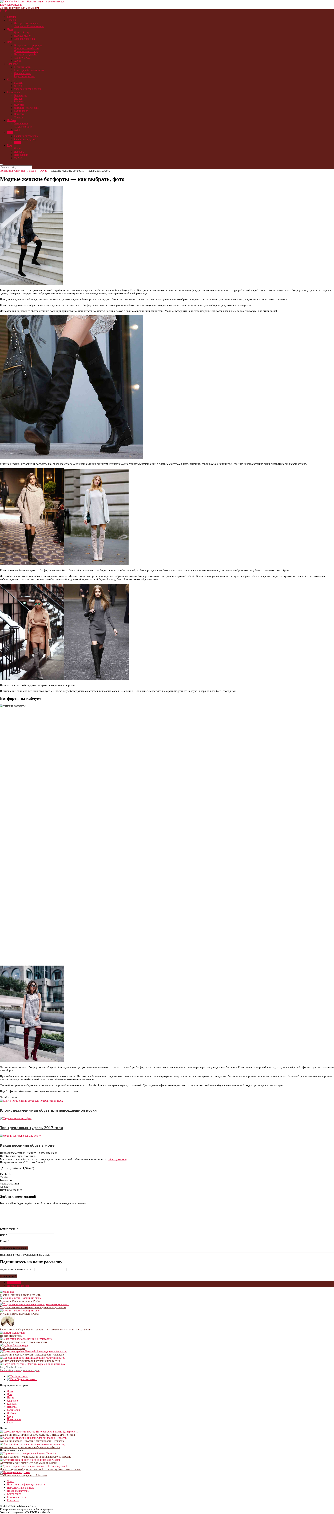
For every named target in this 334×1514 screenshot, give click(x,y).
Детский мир (21, 32)
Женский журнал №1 (12, 170)
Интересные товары (26, 23)
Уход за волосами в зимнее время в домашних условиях (33, 1307)
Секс (17, 129)
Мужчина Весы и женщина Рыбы (20, 1301)
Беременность (22, 66)
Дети (10, 29)
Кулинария (13, 92)
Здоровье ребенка (24, 38)
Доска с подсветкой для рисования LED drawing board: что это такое (40, 1469)
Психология (21, 154)
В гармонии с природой (28, 45)
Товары (11, 19)
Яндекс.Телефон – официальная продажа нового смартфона (35, 1456)
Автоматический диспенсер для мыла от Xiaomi (28, 1462)
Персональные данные (20, 1487)
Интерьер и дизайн (25, 54)
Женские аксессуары (26, 135)
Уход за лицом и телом (27, 88)
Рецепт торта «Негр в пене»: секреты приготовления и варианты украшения (45, 1329)
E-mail (4, 1241)
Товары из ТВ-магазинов (29, 26)
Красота (12, 79)
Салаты (18, 117)
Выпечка (19, 101)
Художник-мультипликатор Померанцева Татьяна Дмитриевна (37, 1434)
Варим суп (20, 95)
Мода (10, 132)
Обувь (17, 142)
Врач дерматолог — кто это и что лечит (23, 1342)
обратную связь (117, 1159)
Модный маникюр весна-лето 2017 (21, 1294)
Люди (17, 148)
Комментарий (9, 1228)
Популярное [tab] (14, 1282)
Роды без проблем (24, 76)
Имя (3, 1234)
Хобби (18, 60)
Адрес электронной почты (17, 1269)
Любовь (11, 120)
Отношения (21, 123)
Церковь (19, 151)
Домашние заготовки (26, 107)
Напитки (19, 114)
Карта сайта (14, 1493)
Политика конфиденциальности (26, 1484)
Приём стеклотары (11, 1335)
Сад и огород (22, 57)
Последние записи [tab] (18, 1285)
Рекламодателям (16, 1497)
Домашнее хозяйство (26, 48)
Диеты (18, 85)
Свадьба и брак (23, 126)
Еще (9, 145)
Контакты (13, 1500)
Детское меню (22, 35)
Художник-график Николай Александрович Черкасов (32, 1354)
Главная (11, 16)
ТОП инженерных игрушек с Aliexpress (23, 1475)
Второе (18, 98)
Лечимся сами (22, 73)
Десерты (19, 104)
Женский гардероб (25, 139)
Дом (9, 41)
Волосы (18, 82)
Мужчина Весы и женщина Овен (19, 1313)
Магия (18, 157)
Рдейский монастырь (12, 1348)
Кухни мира (21, 110)
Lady (10, 1422)
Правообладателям (18, 1490)
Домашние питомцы (26, 51)
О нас (10, 1481)
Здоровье (12, 63)
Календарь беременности (29, 70)
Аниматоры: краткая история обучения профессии (30, 1360)
